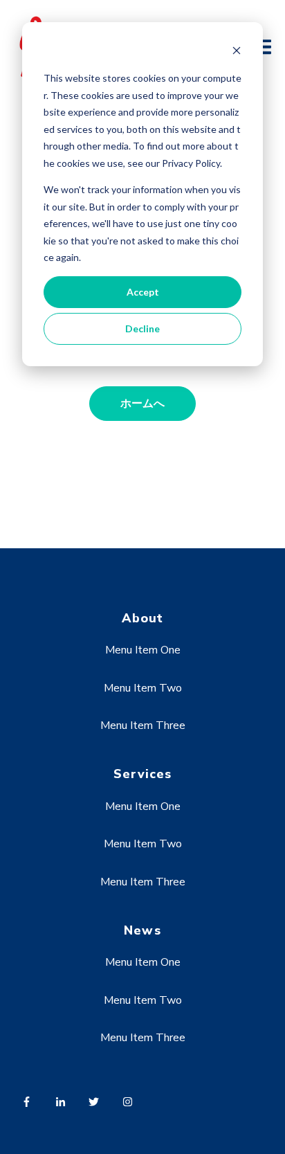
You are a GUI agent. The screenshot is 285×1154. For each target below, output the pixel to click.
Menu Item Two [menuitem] (143, 688)
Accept (143, 292)
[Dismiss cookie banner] (236, 52)
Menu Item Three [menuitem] (142, 725)
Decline (142, 328)
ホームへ (142, 403)
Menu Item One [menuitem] (143, 650)
